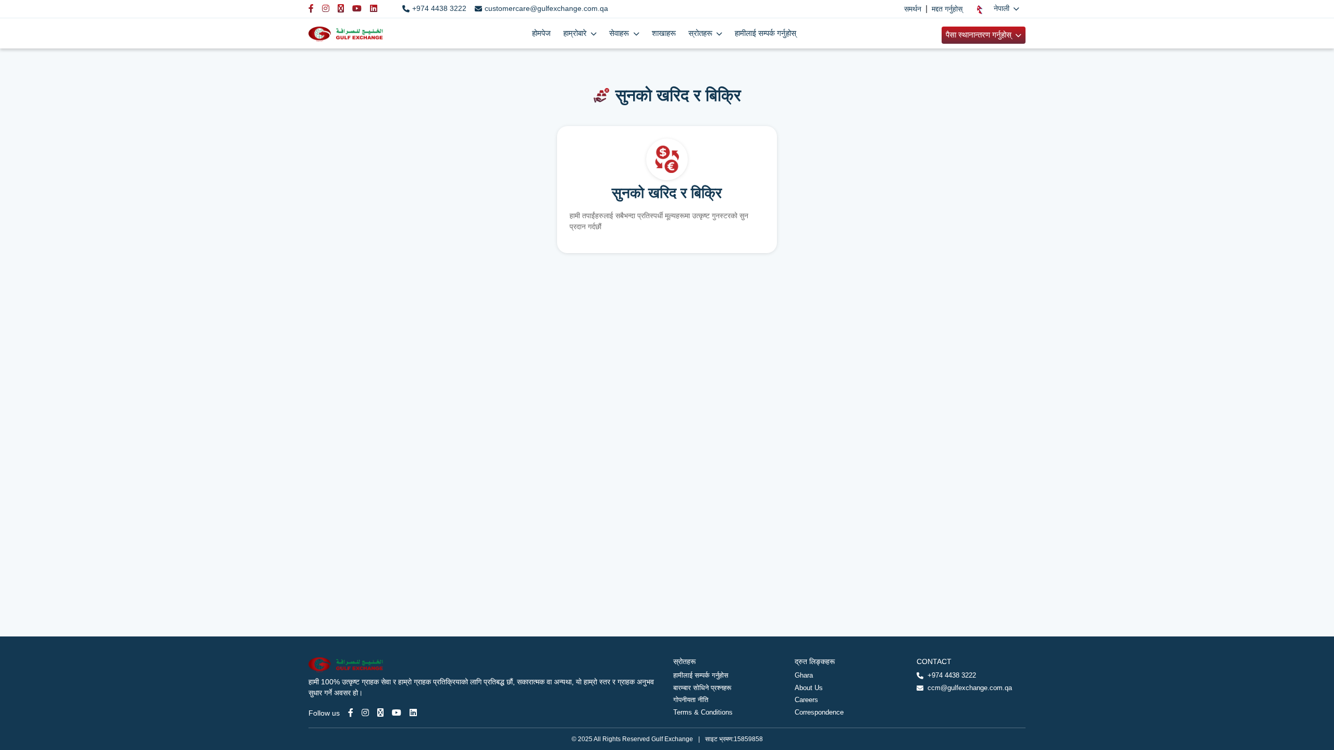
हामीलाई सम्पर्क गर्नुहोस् (765, 33)
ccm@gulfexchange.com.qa (970, 688)
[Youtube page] (396, 712)
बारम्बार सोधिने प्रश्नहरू (702, 688)
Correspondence (819, 712)
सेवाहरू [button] (620, 33)
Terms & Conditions (703, 712)
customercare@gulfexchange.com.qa (546, 8)
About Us (809, 688)
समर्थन (912, 9)
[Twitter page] (380, 712)
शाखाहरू (664, 33)
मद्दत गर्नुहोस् (947, 9)
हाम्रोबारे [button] (576, 33)
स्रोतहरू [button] (701, 33)
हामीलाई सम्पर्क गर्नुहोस (700, 675)
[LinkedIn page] (413, 712)
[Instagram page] (365, 712)
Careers (806, 700)
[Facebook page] (350, 712)
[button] (998, 8)
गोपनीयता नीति (690, 700)
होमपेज (541, 33)
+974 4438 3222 (439, 8)
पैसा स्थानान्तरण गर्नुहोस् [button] (980, 34)
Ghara (804, 675)
